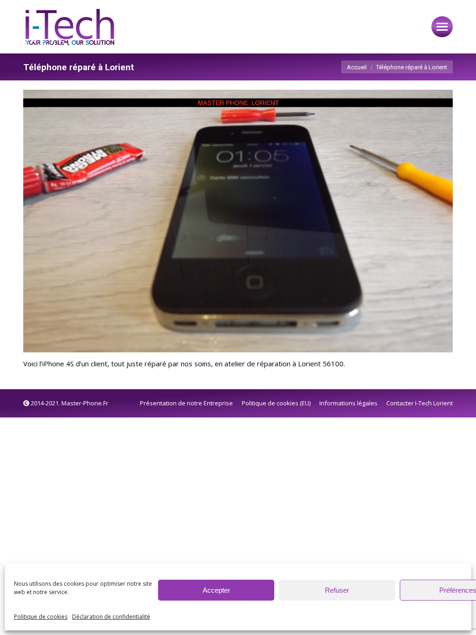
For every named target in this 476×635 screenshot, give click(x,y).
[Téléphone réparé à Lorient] (238, 221)
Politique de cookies (40, 617)
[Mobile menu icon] (442, 26)
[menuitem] (186, 403)
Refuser (337, 590)
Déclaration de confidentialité (111, 617)
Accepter (216, 590)
